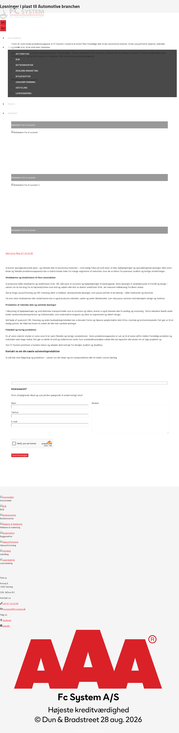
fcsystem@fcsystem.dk (13, 609)
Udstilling (21, 87)
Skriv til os (10, 253)
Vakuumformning (25, 82)
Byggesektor (23, 76)
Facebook (6, 620)
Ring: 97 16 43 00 (24, 253)
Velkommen (14, 38)
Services (12, 47)
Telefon (14, 412)
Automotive (22, 53)
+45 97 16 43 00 (10, 603)
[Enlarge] (164, 81)
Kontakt (12, 113)
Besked (95, 403)
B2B (18, 59)
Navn (13, 403)
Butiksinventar (24, 65)
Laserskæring (23, 93)
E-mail (14, 421)
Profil (11, 104)
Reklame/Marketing (27, 70)
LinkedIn (6, 626)
